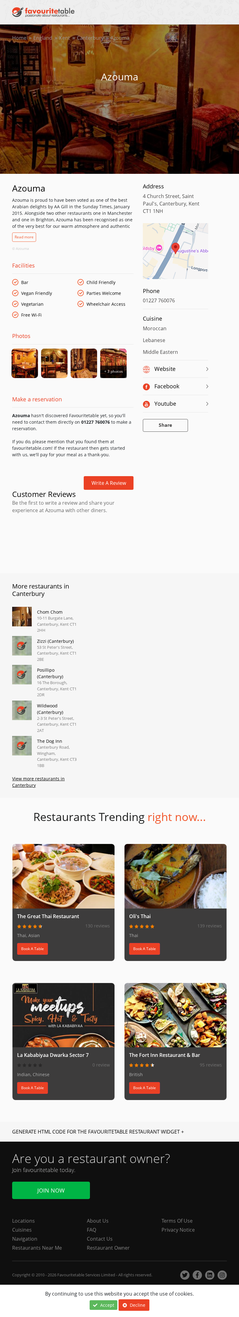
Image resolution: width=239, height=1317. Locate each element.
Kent (64, 37)
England (42, 37)
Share (165, 425)
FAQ (91, 1229)
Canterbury (90, 37)
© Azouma (20, 248)
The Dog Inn (49, 741)
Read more (24, 237)
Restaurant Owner (108, 1247)
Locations (23, 1220)
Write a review (108, 483)
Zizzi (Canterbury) (55, 641)
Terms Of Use (177, 1220)
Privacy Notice (178, 1229)
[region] (175, 254)
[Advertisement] (73, 542)
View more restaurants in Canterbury (38, 782)
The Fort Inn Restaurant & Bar (164, 1055)
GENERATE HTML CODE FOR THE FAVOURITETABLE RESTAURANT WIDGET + (98, 1131)
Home (19, 37)
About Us (98, 1220)
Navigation (24, 1238)
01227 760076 (159, 300)
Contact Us (100, 1238)
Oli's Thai (140, 916)
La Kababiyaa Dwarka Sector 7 (53, 1055)
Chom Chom (50, 612)
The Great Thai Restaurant (48, 916)
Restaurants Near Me (37, 1247)
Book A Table (32, 948)
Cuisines (22, 1229)
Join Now (51, 1190)
